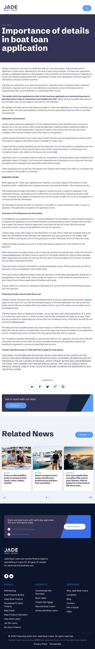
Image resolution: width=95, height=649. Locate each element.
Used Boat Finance (13, 599)
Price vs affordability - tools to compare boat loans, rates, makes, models (15, 479)
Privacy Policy (40, 644)
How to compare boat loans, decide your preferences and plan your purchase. (46, 479)
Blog (69, 599)
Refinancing (10, 590)
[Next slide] (90, 497)
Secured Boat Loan (12, 255)
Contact (71, 603)
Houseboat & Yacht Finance (13, 605)
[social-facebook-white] (6, 576)
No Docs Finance (12, 627)
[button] (46, 497)
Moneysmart (18, 322)
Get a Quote (72, 607)
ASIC (55, 152)
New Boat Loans (12, 619)
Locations (71, 595)
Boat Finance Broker (14, 595)
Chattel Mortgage (44, 602)
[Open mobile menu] (87, 8)
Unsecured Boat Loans (46, 610)
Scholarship (55, 644)
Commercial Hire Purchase (43, 592)
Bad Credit (9, 610)
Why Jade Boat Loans (77, 590)
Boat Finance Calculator (16, 614)
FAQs (69, 611)
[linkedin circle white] (11, 576)
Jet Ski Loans (10, 623)
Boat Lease (40, 598)
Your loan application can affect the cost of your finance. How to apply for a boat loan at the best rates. (78, 480)
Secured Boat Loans (45, 606)
